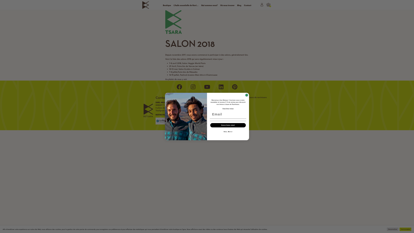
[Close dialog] (246, 95)
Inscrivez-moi (228, 125)
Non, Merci (228, 131)
